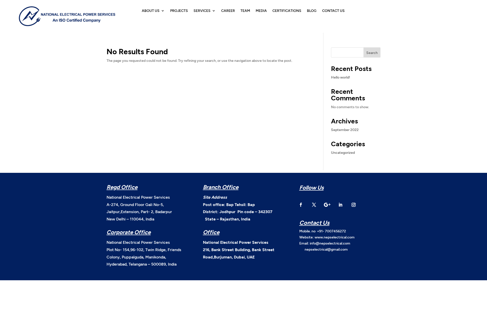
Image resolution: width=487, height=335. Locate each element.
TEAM (245, 11)
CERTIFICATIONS (286, 11)
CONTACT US (333, 11)
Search (372, 52)
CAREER (228, 11)
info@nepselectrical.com (330, 243)
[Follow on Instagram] (353, 204)
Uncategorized (343, 152)
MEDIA (261, 11)
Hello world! (340, 77)
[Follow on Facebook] (300, 204)
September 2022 (345, 129)
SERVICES (202, 11)
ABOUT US (151, 11)
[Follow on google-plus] (327, 204)
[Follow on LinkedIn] (340, 204)
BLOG (312, 11)
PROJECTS (179, 11)
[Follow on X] (314, 204)
